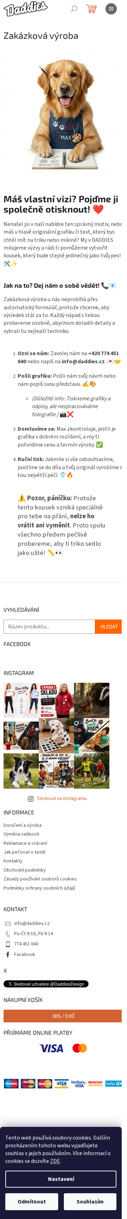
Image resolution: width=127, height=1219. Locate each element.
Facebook (24, 954)
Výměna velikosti (21, 834)
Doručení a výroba (23, 825)
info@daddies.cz (32, 923)
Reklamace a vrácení (25, 843)
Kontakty (13, 861)
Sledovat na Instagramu (62, 798)
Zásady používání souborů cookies (40, 879)
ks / (63, 1016)
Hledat (109, 626)
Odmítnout (32, 1202)
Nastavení (61, 1179)
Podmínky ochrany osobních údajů (39, 888)
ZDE (55, 1161)
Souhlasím (90, 1202)
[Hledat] (74, 9)
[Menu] (111, 9)
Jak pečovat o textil (24, 852)
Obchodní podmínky (25, 870)
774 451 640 (26, 944)
